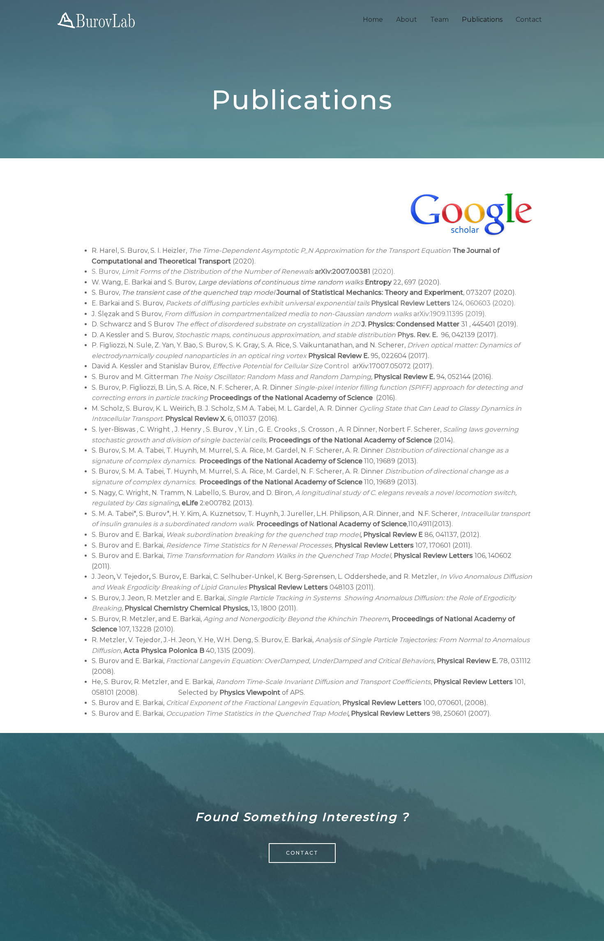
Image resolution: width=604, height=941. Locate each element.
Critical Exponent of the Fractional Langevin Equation (252, 703)
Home (373, 19)
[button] (302, 853)
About (406, 19)
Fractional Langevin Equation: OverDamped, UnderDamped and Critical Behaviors (299, 661)
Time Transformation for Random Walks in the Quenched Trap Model (278, 556)
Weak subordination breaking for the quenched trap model (263, 535)
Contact (529, 19)
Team (439, 19)
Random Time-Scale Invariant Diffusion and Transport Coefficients (323, 682)
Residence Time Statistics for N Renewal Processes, (249, 545)
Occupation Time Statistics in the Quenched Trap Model (257, 713)
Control (336, 366)
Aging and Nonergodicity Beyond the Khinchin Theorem (296, 619)
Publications (482, 19)
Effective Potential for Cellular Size (267, 366)
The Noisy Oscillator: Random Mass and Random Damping (275, 377)
